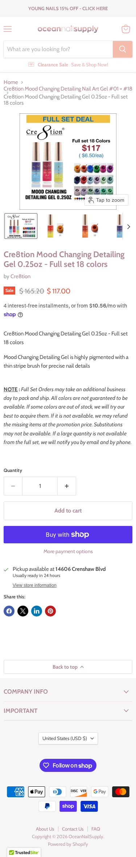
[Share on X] (22, 611)
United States (64, 738)
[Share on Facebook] (9, 611)
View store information (35, 585)
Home (11, 82)
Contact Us (72, 829)
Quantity (13, 470)
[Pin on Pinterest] (50, 611)
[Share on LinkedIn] (36, 611)
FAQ (95, 829)
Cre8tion (20, 276)
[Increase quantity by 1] (67, 486)
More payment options (68, 551)
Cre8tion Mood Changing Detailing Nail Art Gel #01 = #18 (68, 89)
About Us (45, 829)
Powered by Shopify (68, 844)
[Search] (122, 49)
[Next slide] (128, 226)
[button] (21, 226)
